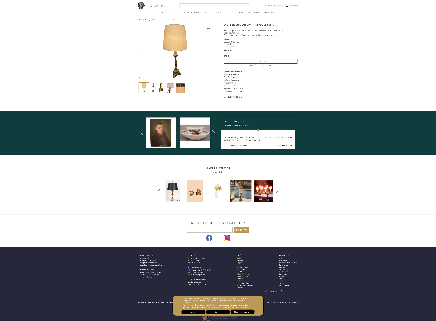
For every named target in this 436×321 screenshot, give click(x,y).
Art (176, 13)
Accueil (141, 20)
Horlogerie (283, 260)
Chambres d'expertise (147, 277)
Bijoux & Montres (243, 274)
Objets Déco (221, 13)
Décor (207, 13)
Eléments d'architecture (288, 263)
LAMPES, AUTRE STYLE (218, 168)
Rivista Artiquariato (198, 275)
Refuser (218, 312)
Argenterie (283, 281)
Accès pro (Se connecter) (148, 263)
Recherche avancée (275, 291)
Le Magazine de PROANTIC (201, 270)
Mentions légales (194, 282)
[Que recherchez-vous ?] (246, 5)
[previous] (142, 133)
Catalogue (148, 20)
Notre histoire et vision (196, 258)
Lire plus (228, 50)
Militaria (240, 288)
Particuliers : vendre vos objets (150, 265)
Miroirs (282, 267)
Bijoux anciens (242, 276)
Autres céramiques (286, 278)
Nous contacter (193, 260)
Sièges (239, 263)
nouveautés (270, 6)
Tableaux (240, 272)
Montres (240, 278)
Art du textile (284, 285)
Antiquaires (253, 13)
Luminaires (162, 20)
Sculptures (241, 269)
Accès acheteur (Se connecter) (150, 272)
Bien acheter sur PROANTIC (149, 275)
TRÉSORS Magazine (198, 272)
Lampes (170, 20)
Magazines (269, 13)
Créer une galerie (145, 258)
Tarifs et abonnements (147, 260)
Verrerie (282, 283)
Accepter (193, 312)
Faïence (282, 276)
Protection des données (197, 284)
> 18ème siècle (186, 20)
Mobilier (166, 13)
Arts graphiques (243, 267)
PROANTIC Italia (194, 263)
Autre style (177, 20)
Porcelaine (283, 274)
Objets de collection (244, 283)
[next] (213, 133)
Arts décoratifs (284, 269)
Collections (237, 13)
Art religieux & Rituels (245, 285)
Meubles (240, 260)
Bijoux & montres (191, 13)
